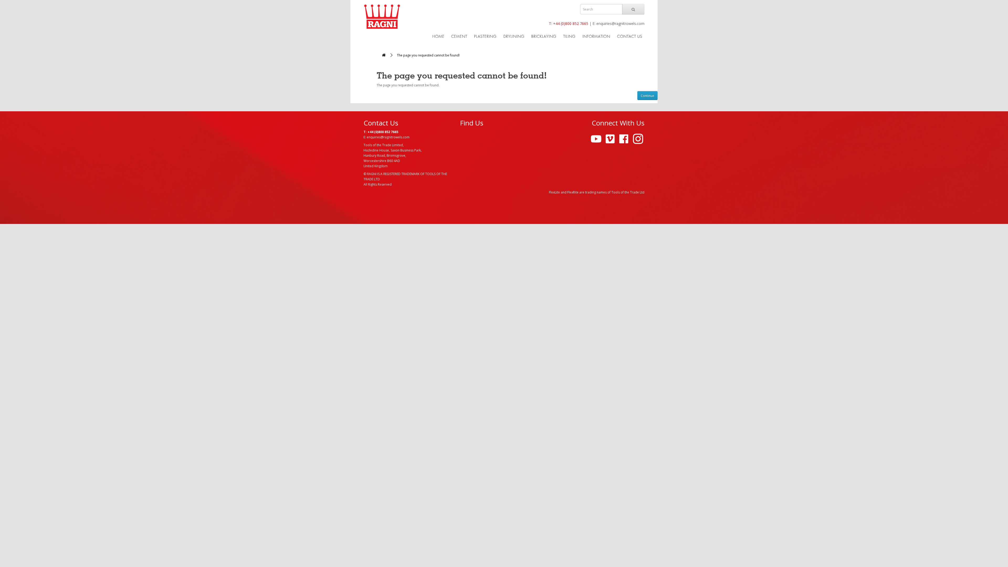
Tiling (569, 36)
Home (438, 36)
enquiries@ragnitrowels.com (620, 23)
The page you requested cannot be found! (428, 55)
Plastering (485, 36)
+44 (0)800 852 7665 (570, 23)
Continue (647, 95)
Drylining (513, 36)
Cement (459, 36)
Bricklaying (543, 36)
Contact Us (629, 36)
